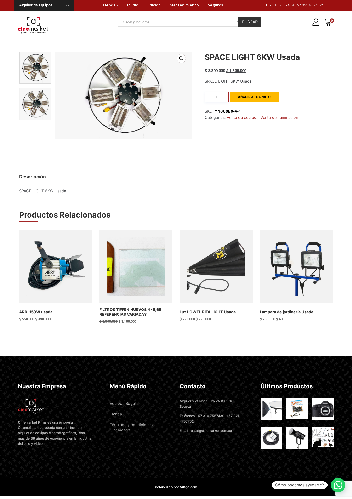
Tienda (108, 5)
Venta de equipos (242, 117)
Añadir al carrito (254, 97)
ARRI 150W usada (35, 312)
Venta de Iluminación (279, 117)
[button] (181, 58)
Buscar (250, 21)
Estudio (131, 5)
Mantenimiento (184, 5)
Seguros (215, 5)
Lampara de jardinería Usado (286, 312)
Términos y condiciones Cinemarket (131, 427)
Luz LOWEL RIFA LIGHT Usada (208, 312)
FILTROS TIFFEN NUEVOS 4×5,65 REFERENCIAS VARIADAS (130, 311)
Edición (154, 5)
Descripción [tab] (32, 176)
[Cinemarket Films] (33, 25)
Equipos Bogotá (124, 403)
